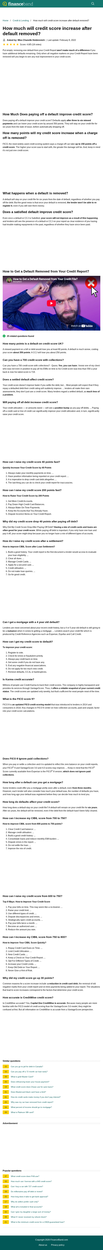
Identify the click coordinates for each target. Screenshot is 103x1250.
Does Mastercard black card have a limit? (28, 1092)
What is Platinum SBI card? (22, 1112)
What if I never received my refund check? (29, 1217)
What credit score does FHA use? (25, 1176)
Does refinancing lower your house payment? (30, 1082)
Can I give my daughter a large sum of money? (31, 1212)
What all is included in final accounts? (27, 1207)
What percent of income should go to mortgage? (31, 1107)
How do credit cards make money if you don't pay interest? (36, 1097)
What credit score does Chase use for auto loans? (32, 1087)
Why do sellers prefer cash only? (25, 1202)
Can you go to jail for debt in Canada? (27, 1066)
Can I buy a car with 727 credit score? (27, 1186)
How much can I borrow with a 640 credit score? (31, 1181)
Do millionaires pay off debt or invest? (27, 1191)
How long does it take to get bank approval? (29, 1197)
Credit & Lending (21, 20)
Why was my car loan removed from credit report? (32, 1102)
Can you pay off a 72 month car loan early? (29, 1072)
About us (43, 1245)
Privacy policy (57, 1245)
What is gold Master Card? (22, 1077)
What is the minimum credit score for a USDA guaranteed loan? (38, 1222)
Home (5, 20)
